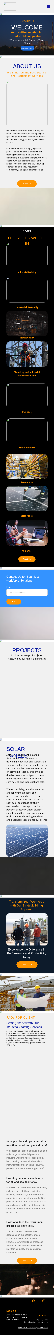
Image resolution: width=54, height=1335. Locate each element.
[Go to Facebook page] (34, 1301)
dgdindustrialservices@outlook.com (33, 1327)
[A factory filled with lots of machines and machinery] (27, 323)
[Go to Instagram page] (43, 1301)
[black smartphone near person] (27, 533)
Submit (13, 601)
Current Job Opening (27, 48)
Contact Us (27, 964)
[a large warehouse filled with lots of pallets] (27, 466)
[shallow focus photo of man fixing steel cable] (27, 354)
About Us (26, 183)
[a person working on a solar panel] (27, 498)
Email (9, 586)
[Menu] (48, 6)
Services (27, 559)
